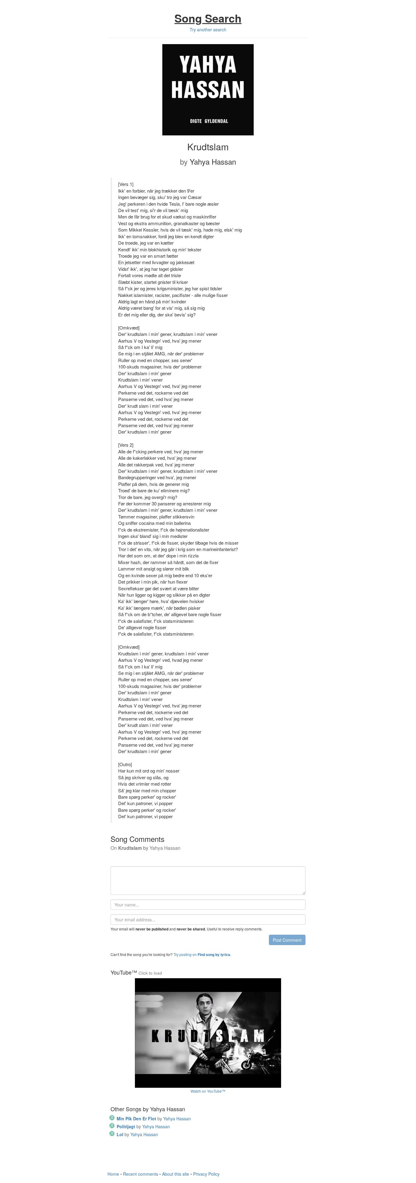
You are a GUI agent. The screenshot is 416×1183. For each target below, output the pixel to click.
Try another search (208, 29)
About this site (175, 1174)
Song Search (208, 18)
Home (113, 1174)
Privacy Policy (206, 1174)
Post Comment (287, 940)
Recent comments (140, 1174)
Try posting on (202, 954)
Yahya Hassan (154, 1118)
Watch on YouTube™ (208, 1091)
